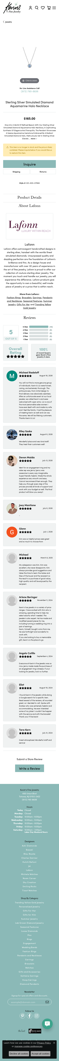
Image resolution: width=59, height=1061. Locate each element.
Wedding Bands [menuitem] (29, 947)
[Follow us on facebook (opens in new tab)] (29, 1016)
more (33, 138)
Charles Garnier (29, 857)
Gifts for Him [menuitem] (29, 914)
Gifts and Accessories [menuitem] (29, 971)
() (51, 326)
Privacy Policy (44, 1043)
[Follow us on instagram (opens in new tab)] (36, 1016)
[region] (29, 58)
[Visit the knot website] (21, 1031)
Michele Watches (29, 874)
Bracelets (26, 297)
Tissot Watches (29, 890)
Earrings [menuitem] (29, 959)
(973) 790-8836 (29, 91)
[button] (30, 8)
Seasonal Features (32, 300)
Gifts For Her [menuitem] (29, 910)
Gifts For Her (23, 304)
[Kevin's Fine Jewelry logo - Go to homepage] (12, 8)
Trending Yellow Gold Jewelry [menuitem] (29, 902)
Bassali (29, 849)
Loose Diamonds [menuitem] (29, 931)
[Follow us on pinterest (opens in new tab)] (22, 1016)
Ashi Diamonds (29, 845)
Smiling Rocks (29, 886)
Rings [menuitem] (29, 939)
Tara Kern (25, 729)
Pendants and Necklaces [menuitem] (29, 955)
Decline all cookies (19, 1053)
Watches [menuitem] (29, 967)
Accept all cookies (40, 1053)
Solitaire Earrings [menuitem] (29, 975)
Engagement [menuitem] (29, 943)
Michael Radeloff (29, 372)
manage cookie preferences (28, 1046)
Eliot (21, 684)
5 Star (25, 326)
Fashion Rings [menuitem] (29, 951)
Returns (43, 171)
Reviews (29, 318)
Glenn (22, 528)
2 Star (25, 336)
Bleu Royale (30, 853)
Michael (23, 554)
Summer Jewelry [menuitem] (29, 918)
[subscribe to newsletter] (47, 1002)
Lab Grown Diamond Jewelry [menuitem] (29, 922)
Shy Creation (29, 882)
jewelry (8, 21)
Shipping (16, 171)
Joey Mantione (27, 505)
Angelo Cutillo (27, 653)
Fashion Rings (14, 297)
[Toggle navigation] (54, 7)
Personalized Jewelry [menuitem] (29, 906)
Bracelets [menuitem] (29, 963)
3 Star (25, 333)
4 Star (25, 329)
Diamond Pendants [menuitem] (29, 984)
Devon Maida (27, 457)
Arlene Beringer (28, 597)
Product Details (29, 198)
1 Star (25, 339)
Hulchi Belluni (29, 862)
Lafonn (29, 870)
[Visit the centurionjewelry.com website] (35, 1031)
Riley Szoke (25, 431)
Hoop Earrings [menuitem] (29, 979)
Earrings (37, 297)
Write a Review (29, 768)
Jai (29, 866)
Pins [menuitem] (30, 935)
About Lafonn (29, 206)
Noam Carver (29, 878)
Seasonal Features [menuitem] (29, 927)
